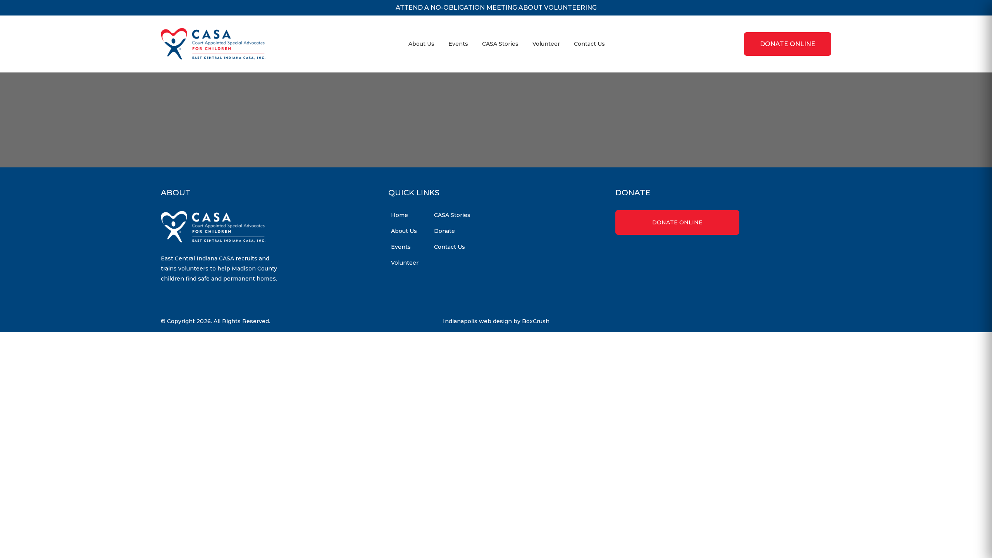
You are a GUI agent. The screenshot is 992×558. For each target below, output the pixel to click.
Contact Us (589, 43)
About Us (421, 43)
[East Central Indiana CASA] (213, 44)
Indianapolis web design (477, 321)
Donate (444, 230)
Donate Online (677, 222)
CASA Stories (500, 43)
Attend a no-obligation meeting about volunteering (496, 7)
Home (399, 215)
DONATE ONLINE (787, 44)
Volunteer (546, 43)
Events (458, 43)
